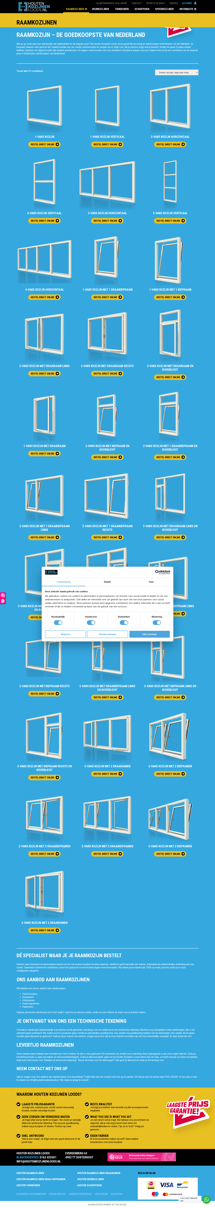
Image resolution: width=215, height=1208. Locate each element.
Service (173, 3)
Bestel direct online (42, 144)
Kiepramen (27, 1006)
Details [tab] (107, 582)
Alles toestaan (149, 634)
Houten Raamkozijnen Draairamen (98, 1173)
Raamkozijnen (75, 9)
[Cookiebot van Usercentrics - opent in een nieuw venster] (157, 572)
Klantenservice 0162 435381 (112, 3)
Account (187, 3)
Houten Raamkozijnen (30, 1173)
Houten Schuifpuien (89, 1185)
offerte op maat (115, 1012)
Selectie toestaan (107, 634)
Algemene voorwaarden (31, 1194)
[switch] (91, 622)
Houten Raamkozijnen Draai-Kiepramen (41, 1179)
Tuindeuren (122, 9)
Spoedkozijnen (164, 9)
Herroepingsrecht (80, 1194)
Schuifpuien (142, 9)
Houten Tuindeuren (28, 1185)
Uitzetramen (28, 1000)
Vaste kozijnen (29, 994)
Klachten (116, 1194)
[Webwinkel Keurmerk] (142, 1157)
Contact (137, 3)
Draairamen (28, 997)
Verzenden (101, 1194)
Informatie (186, 9)
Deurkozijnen (100, 9)
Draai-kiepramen (30, 1003)
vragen (27, 1076)
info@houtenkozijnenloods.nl (44, 1080)
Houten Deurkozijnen (90, 1179)
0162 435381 (171, 1076)
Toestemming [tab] (63, 582)
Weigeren (65, 634)
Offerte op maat (155, 3)
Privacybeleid (57, 1194)
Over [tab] (151, 582)
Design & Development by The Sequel (107, 1204)
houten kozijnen (83, 964)
